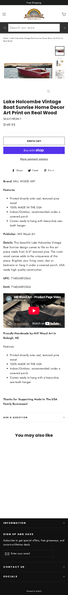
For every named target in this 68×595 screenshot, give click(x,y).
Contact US (14, 567)
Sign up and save (18, 534)
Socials (10, 576)
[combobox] (34, 28)
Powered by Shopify (34, 591)
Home (5, 38)
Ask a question (15, 417)
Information (14, 523)
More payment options (34, 159)
